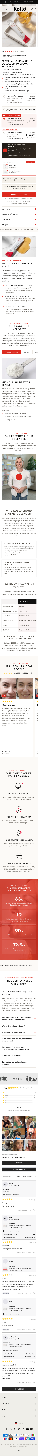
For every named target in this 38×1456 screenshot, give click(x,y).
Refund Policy (14, 1446)
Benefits (32, 229)
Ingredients (9, 229)
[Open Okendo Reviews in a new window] (9, 1155)
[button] (3, 8)
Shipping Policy (23, 1446)
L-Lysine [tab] (26, 352)
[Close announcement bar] (35, 1)
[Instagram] (15, 1429)
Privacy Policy (21, 1444)
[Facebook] (6, 1429)
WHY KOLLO (18, 229)
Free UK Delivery (20, 2)
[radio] (19, 100)
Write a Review (19, 1169)
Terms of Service (31, 1444)
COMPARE (26, 229)
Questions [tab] (20, 1158)
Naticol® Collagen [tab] (11, 352)
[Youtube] (31, 1429)
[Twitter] (11, 1429)
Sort (18, 1176)
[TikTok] (23, 1429)
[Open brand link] (17, 965)
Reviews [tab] (7, 1158)
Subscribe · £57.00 (19, 194)
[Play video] (19, 477)
